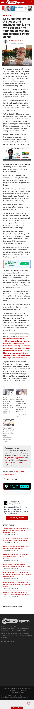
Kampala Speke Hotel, (22, 348)
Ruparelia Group (21, 473)
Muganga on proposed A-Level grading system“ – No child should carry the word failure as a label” (17, 574)
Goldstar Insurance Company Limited (16, 341)
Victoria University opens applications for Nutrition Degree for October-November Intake (16, 530)
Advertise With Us (18, 692)
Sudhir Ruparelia (8, 474)
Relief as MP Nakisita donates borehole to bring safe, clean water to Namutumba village (16, 584)
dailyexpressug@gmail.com (14, 458)
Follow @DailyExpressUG (17, 518)
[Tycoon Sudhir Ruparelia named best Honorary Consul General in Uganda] (8, 422)
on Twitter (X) (21, 462)
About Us (24, 690)
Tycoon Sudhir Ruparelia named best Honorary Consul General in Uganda (8, 431)
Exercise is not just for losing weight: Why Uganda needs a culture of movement (15, 556)
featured (17, 471)
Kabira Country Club (10, 343)
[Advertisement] (17, 664)
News (13, 473)
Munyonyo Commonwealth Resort (15, 353)
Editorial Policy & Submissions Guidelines (17, 688)
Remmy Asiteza (16, 40)
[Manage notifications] (28, 703)
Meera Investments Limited (12, 351)
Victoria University (20, 358)
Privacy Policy (14, 690)
